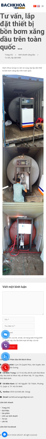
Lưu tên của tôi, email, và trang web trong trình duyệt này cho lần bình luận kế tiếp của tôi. (23, 339)
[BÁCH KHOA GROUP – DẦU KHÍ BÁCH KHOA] (13, 6)
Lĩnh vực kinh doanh (10, 416)
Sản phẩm (6, 413)
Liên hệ (4, 421)
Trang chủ (6, 408)
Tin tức (4, 419)
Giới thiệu (5, 410)
